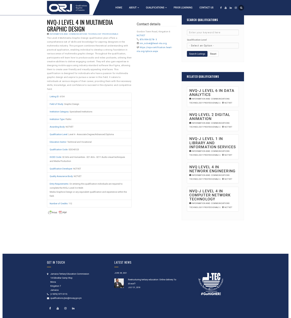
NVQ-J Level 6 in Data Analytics (211, 93)
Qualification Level (197, 40)
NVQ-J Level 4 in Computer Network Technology (210, 195)
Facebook (50, 308)
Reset (213, 53)
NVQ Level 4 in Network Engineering (212, 169)
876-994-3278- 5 (148, 39)
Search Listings (197, 53)
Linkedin (73, 308)
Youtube (58, 308)
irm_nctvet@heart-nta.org (153, 43)
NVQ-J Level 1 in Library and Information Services (212, 143)
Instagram (65, 308)
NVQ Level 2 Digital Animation (209, 117)
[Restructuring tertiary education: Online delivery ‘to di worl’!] (119, 283)
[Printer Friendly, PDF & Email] (57, 212)
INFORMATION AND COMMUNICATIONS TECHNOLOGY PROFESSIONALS (84, 34)
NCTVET (141, 35)
